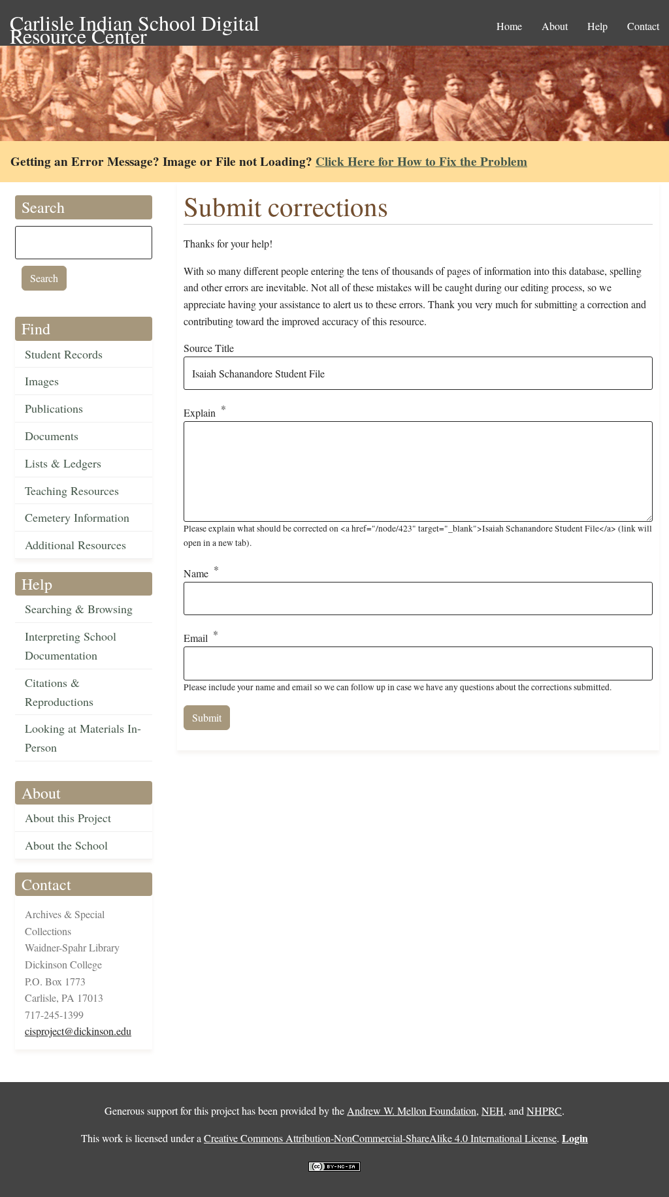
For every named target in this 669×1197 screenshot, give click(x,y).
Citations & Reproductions (59, 692)
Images (42, 381)
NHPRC (544, 1110)
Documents (51, 435)
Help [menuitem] (597, 26)
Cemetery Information (77, 517)
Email (196, 638)
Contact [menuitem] (643, 26)
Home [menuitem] (509, 26)
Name (196, 573)
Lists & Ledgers (63, 463)
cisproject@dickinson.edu (78, 1031)
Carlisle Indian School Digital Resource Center (134, 23)
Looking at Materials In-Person (83, 737)
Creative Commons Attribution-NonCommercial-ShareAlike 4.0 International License (380, 1138)
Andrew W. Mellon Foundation (411, 1110)
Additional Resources (75, 544)
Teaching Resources (72, 490)
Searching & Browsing (79, 608)
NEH (492, 1110)
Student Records (64, 354)
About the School (66, 845)
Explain (200, 413)
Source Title (209, 348)
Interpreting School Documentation (70, 645)
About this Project (68, 817)
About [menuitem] (555, 26)
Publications (54, 408)
